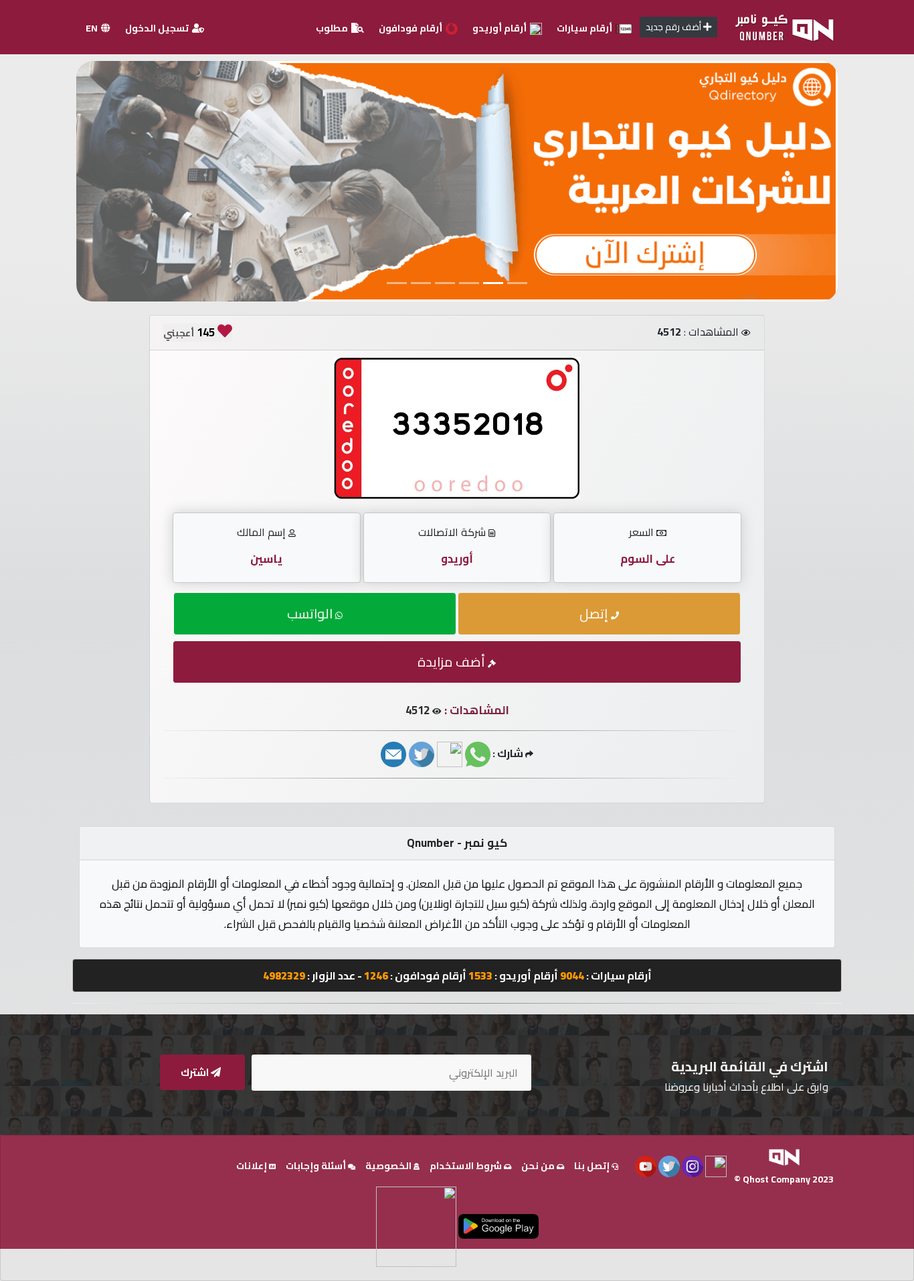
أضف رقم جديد (674, 27)
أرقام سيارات (585, 28)
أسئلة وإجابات (317, 1165)
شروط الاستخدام (467, 1165)
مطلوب (333, 28)
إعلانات (252, 1165)
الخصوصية (389, 1165)
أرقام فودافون (411, 28)
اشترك (196, 1072)
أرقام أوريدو (500, 28)
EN (93, 28)
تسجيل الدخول (158, 28)
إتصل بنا (593, 1165)
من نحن (539, 1165)
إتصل (595, 613)
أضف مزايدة (453, 661)
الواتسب (311, 613)
